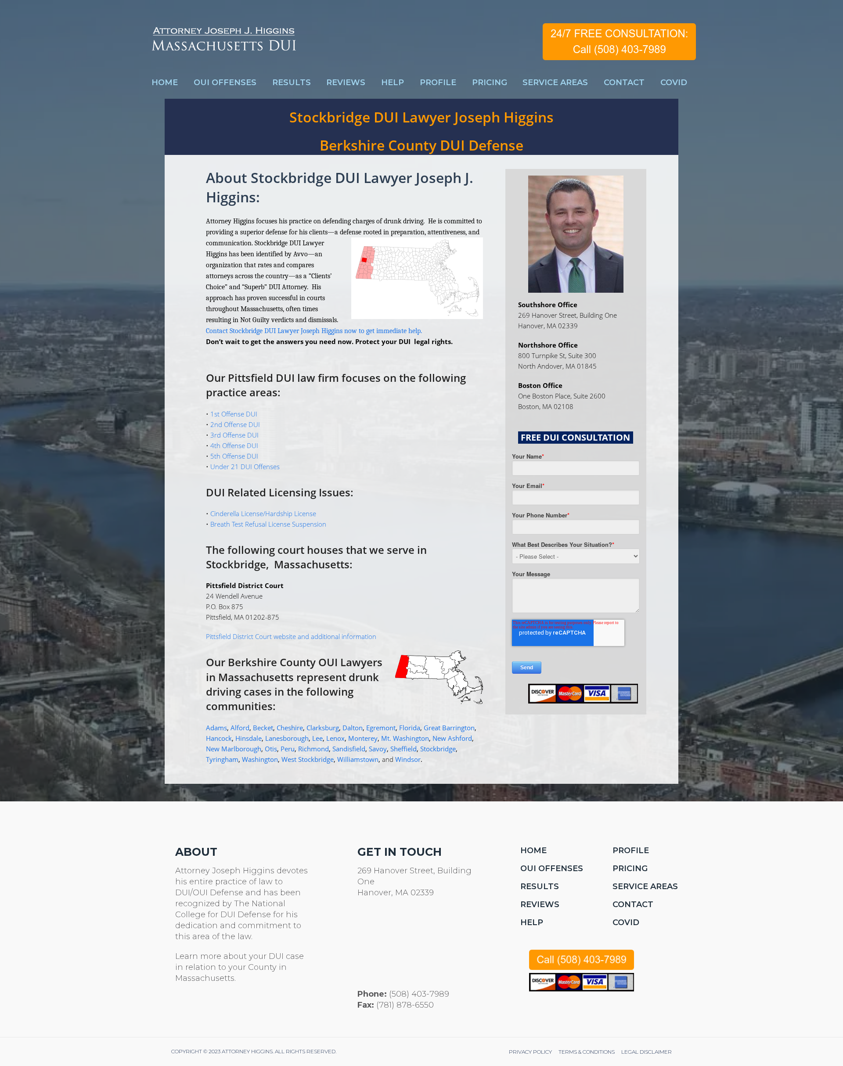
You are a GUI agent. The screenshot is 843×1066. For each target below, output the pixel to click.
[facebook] (201, 1008)
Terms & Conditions (586, 1051)
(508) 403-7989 (419, 994)
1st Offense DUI (233, 413)
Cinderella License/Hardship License (263, 513)
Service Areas (645, 886)
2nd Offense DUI (235, 424)
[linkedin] (222, 1008)
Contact (632, 904)
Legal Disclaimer (646, 1051)
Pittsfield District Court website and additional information (291, 636)
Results (539, 886)
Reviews (539, 904)
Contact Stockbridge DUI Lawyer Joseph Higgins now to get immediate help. (314, 331)
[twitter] (180, 1008)
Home (533, 850)
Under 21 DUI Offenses (245, 466)
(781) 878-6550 (405, 1005)
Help (531, 922)
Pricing (630, 868)
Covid (625, 922)
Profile (630, 850)
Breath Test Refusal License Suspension (268, 524)
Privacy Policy (530, 1051)
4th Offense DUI (234, 445)
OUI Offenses (551, 868)
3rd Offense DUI (234, 435)
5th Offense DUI (234, 456)
